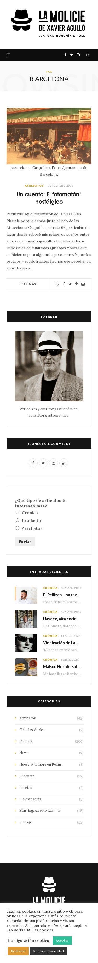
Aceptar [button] (62, 940)
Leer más (28, 284)
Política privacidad (48, 951)
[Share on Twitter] (70, 284)
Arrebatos (34, 185)
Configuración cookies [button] (28, 940)
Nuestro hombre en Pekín (40, 764)
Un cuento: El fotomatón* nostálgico (49, 197)
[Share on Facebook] (64, 284)
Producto (31, 520)
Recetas (25, 787)
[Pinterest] (76, 284)
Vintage (25, 822)
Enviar (25, 541)
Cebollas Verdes (32, 730)
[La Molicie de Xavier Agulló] (49, 24)
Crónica (30, 512)
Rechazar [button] (18, 951)
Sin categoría (30, 799)
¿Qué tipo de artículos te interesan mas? (40, 503)
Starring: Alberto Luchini (39, 810)
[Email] (83, 284)
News (23, 753)
